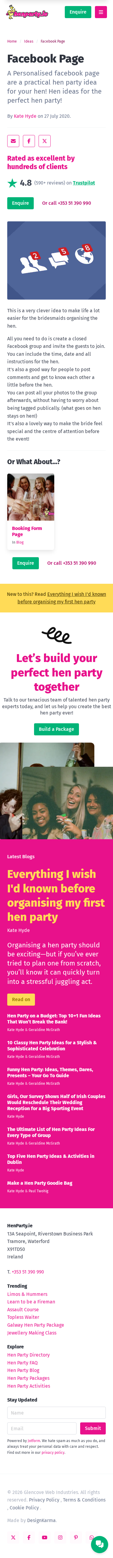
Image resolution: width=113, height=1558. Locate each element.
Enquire (78, 12)
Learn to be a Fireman (31, 1302)
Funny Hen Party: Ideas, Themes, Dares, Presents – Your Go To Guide (50, 1072)
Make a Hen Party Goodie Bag (39, 1183)
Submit (93, 1428)
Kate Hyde (25, 116)
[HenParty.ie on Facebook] (29, 1537)
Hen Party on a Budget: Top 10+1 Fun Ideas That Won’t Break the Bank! (54, 1019)
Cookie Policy (24, 1508)
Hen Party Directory (28, 1355)
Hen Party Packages (28, 1378)
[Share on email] (13, 141)
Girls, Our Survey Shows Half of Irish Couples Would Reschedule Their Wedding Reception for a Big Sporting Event (56, 1102)
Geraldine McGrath (44, 1030)
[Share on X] (45, 141)
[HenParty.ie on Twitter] (13, 1537)
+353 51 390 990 (28, 1272)
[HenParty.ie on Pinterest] (76, 1537)
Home (12, 41)
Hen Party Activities (28, 1386)
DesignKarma (41, 1520)
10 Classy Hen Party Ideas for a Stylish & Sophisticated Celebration (52, 1046)
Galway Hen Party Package (35, 1325)
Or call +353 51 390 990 (66, 203)
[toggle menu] (101, 12)
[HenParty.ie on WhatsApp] (92, 1537)
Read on (21, 999)
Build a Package (56, 729)
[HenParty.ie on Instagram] (60, 1537)
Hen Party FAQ (22, 1363)
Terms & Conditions (84, 1500)
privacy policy (53, 1452)
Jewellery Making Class (31, 1333)
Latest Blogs (21, 856)
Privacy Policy (44, 1500)
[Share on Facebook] (29, 141)
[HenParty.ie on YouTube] (45, 1537)
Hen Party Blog (23, 1370)
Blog (20, 542)
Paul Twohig (38, 1191)
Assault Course (23, 1309)
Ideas (28, 41)
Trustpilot (84, 183)
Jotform (34, 1441)
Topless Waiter (23, 1317)
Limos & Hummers (27, 1294)
